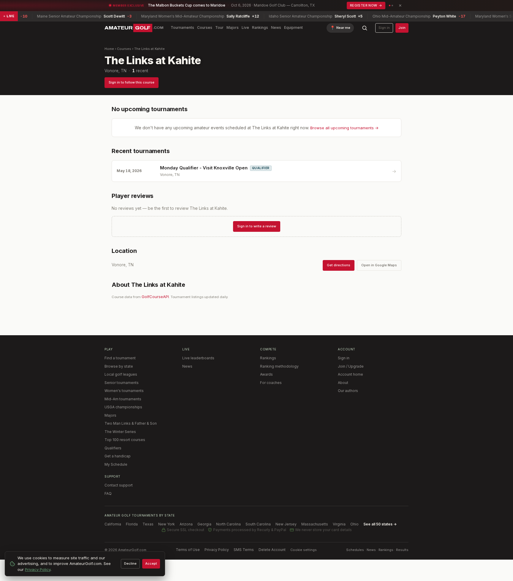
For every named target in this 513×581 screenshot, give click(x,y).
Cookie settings (303, 550)
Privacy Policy (217, 549)
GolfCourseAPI (155, 296)
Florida (132, 524)
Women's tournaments (124, 390)
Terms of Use (188, 549)
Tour (219, 27)
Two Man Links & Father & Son (130, 423)
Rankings (260, 27)
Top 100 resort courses (124, 439)
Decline (130, 563)
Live (245, 27)
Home (109, 49)
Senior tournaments (121, 382)
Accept (151, 563)
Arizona (186, 524)
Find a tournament (120, 358)
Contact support (118, 485)
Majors (233, 27)
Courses (204, 27)
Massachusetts (314, 524)
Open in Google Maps (379, 265)
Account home (350, 374)
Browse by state (118, 366)
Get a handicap (117, 456)
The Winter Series (120, 431)
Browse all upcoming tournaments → (344, 127)
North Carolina (228, 524)
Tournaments (182, 27)
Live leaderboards (198, 358)
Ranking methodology (279, 366)
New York (166, 524)
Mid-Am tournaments (122, 399)
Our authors (348, 390)
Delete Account (272, 549)
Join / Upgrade (351, 366)
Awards (266, 374)
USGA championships (123, 407)
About (343, 382)
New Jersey (286, 524)
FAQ (108, 493)
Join (402, 28)
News (276, 27)
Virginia (339, 524)
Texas (147, 524)
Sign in (384, 28)
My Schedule (115, 464)
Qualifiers (112, 448)
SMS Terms (244, 549)
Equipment (293, 27)
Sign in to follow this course (131, 82)
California (112, 524)
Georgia (204, 524)
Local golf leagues (120, 374)
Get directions (338, 265)
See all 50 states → (380, 524)
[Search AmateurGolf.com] (364, 28)
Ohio (354, 524)
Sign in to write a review (256, 226)
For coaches (271, 382)
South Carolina (258, 524)
